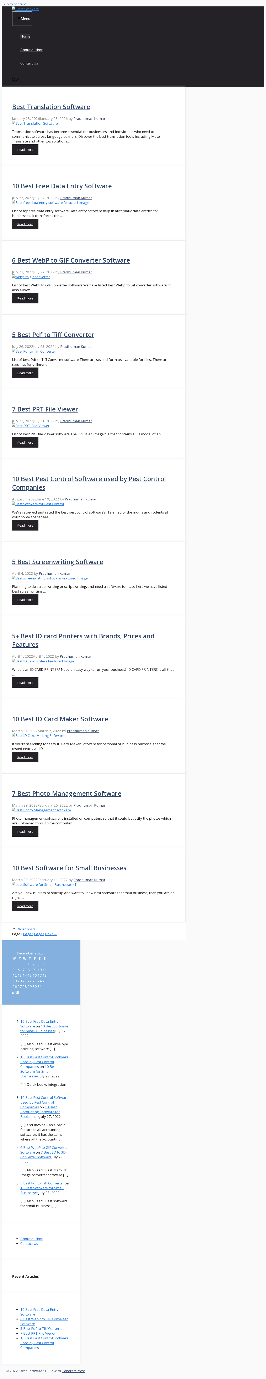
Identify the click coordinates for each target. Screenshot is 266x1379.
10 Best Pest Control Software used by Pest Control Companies (44, 1062)
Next (51, 933)
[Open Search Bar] (15, 80)
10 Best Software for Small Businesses (69, 868)
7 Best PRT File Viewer (45, 409)
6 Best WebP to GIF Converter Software (71, 260)
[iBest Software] (25, 8)
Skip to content (14, 4)
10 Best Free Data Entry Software (62, 186)
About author (31, 49)
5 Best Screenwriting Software (57, 561)
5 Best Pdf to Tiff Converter (53, 334)
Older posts (26, 929)
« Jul (15, 992)
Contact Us (29, 63)
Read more (25, 149)
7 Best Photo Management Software (66, 793)
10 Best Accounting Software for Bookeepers (40, 1112)
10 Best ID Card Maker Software (60, 719)
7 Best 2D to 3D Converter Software (43, 1154)
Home (25, 36)
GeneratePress (73, 1370)
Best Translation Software (51, 106)
